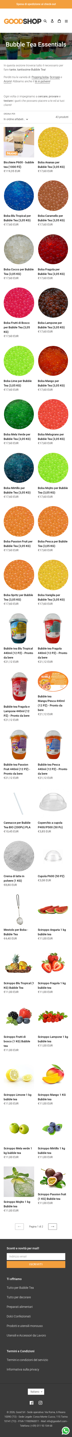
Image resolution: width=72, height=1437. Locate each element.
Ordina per (9, 114)
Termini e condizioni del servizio (27, 1360)
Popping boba (40, 77)
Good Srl (20, 1412)
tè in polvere (42, 81)
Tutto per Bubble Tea (20, 1287)
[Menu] (66, 20)
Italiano (34, 1391)
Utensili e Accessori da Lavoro (26, 1335)
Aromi (7, 81)
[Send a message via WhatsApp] (65, 1430)
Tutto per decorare (19, 1297)
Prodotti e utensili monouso (25, 1326)
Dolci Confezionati (19, 1316)
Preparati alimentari (20, 1307)
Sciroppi (55, 77)
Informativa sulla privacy (23, 1369)
